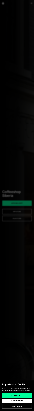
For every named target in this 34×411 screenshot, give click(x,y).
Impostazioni (17, 406)
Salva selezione (17, 401)
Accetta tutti (17, 395)
